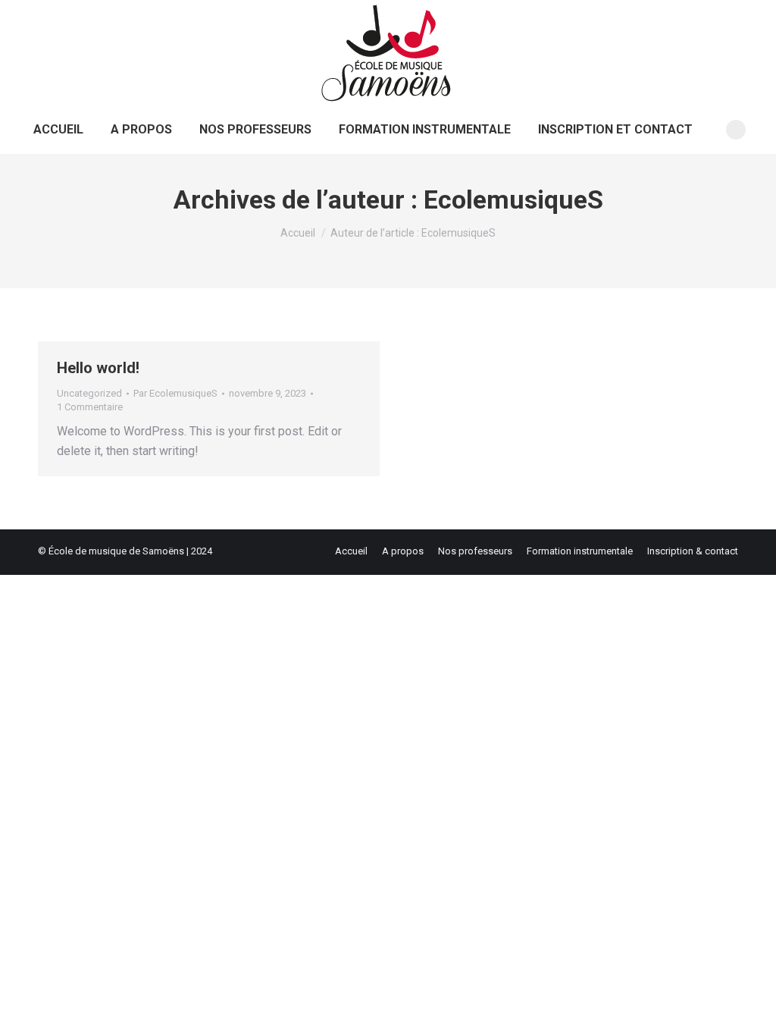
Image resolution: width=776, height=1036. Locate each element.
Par (175, 393)
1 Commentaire (90, 407)
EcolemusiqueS (513, 199)
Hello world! (98, 368)
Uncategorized (89, 393)
